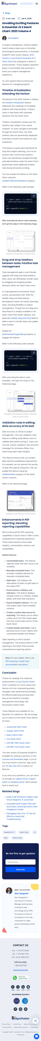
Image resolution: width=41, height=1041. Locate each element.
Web (5, 838)
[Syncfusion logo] (9, 3)
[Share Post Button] (35, 1021)
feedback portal (17, 782)
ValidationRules (9, 474)
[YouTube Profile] (28, 987)
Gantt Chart (24, 832)
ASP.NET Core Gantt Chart (18, 747)
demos (25, 664)
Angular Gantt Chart (15, 731)
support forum (22, 779)
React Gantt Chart (15, 735)
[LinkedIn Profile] (23, 987)
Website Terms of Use (30, 1024)
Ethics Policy (34, 1027)
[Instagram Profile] (20, 1009)
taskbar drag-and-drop (21, 318)
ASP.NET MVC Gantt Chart (18, 743)
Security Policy (7, 1027)
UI (35, 832)
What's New (17, 838)
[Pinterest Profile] (15, 1009)
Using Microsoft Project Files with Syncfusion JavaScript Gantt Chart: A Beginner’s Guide (22, 807)
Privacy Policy (6, 1024)
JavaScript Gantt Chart (17, 727)
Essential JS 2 (9, 832)
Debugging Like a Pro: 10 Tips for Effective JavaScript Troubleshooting (21, 816)
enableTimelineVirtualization (14, 181)
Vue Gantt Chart (14, 739)
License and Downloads (12, 759)
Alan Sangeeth (13, 38)
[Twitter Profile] (18, 987)
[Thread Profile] (25, 1009)
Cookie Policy (17, 1024)
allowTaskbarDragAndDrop (13, 334)
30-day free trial (13, 766)
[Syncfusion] (20, 1018)
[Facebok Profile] (13, 987)
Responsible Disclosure (21, 1027)
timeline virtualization (15, 103)
